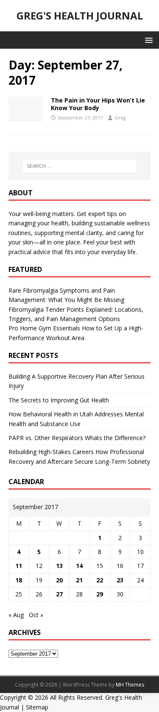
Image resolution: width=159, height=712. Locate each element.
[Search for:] (80, 166)
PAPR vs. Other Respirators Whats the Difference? (76, 438)
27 (59, 594)
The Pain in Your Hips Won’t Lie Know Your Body (98, 104)
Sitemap (37, 707)
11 (18, 566)
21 (79, 580)
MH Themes (130, 684)
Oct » (36, 615)
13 (59, 566)
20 (59, 580)
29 (99, 594)
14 (79, 566)
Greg (120, 117)
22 (99, 580)
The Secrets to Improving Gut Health (58, 400)
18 (18, 580)
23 (120, 580)
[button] (147, 39)
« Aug (16, 615)
